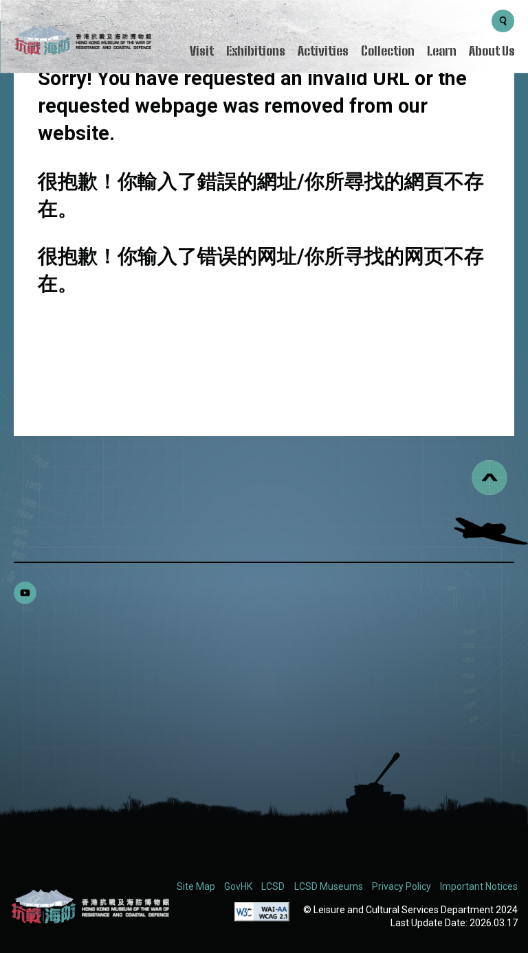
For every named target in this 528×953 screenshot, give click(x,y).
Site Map (196, 886)
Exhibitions (255, 50)
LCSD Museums (328, 886)
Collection (388, 50)
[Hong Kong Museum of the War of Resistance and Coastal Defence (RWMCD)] (89, 906)
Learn (441, 50)
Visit (202, 50)
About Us (492, 50)
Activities (323, 50)
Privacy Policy (401, 886)
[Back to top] (489, 477)
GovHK (238, 886)
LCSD (273, 886)
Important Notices (479, 886)
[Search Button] (503, 21)
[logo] (82, 42)
